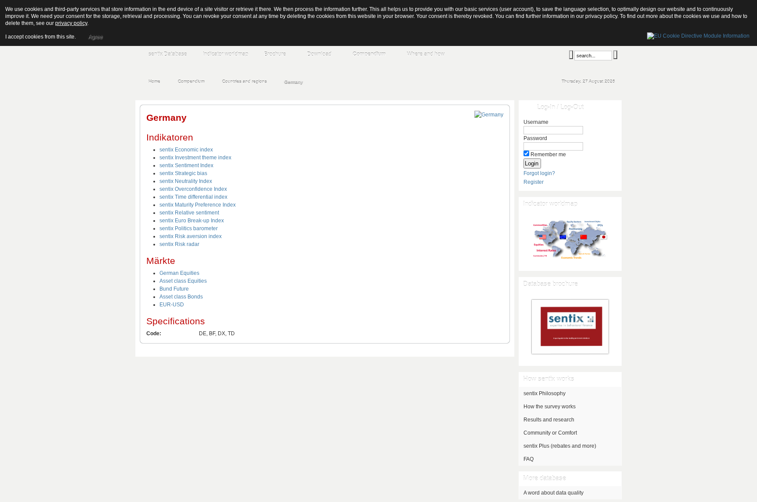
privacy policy (71, 23)
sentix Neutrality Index (185, 181)
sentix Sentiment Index (186, 165)
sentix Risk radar (179, 244)
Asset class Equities (183, 281)
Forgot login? (539, 173)
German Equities (179, 273)
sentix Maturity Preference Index (197, 205)
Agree (95, 37)
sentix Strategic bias (183, 173)
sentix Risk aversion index (190, 236)
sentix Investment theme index (195, 157)
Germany (166, 117)
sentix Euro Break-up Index (191, 221)
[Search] (571, 54)
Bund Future (174, 289)
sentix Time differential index (193, 197)
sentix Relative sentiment (189, 213)
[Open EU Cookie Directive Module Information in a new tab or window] (698, 35)
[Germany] (488, 115)
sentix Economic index (186, 150)
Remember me (548, 154)
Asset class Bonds (181, 297)
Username (536, 122)
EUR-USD (171, 305)
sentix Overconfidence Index (193, 189)
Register (534, 182)
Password (535, 138)
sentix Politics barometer (188, 228)
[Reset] (615, 54)
